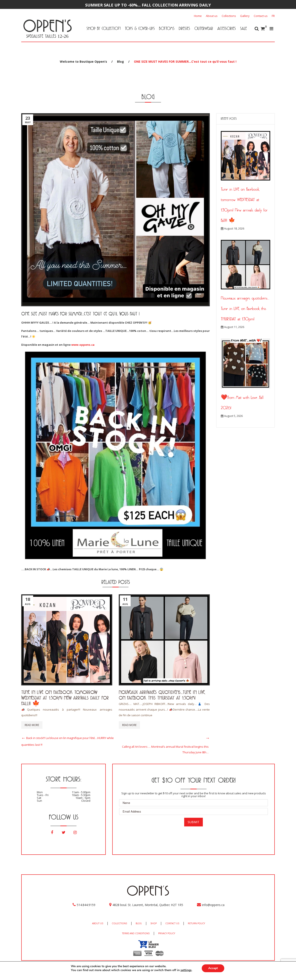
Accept (213, 968)
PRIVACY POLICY (166, 933)
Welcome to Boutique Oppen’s (83, 61)
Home (198, 16)
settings (186, 970)
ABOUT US (97, 923)
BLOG (139, 923)
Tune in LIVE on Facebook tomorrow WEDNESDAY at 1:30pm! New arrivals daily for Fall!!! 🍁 (65, 697)
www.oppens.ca (82, 345)
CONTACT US (172, 923)
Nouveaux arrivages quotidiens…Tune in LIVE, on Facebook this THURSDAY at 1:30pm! (162, 695)
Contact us (261, 16)
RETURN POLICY (196, 923)
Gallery (245, 16)
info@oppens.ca (213, 905)
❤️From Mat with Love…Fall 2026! (242, 402)
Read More (32, 725)
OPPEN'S (47, 26)
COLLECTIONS (119, 923)
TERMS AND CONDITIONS (136, 933)
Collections (229, 16)
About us (212, 16)
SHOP (153, 923)
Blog (120, 61)
